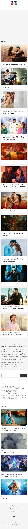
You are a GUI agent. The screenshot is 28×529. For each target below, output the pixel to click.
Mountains (24, 395)
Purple (9, 397)
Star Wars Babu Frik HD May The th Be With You (13, 234)
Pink (6, 397)
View (2, 398)
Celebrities (3, 426)
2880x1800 (13, 388)
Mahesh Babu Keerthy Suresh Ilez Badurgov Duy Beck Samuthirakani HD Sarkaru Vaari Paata (13, 111)
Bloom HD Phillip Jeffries (8, 452)
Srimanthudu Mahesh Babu (10, 162)
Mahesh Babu (6, 87)
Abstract (10, 390)
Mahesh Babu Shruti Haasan (10, 210)
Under (25, 397)
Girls (13, 395)
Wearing (6, 398)
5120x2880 (4, 390)
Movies (2, 496)
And (14, 390)
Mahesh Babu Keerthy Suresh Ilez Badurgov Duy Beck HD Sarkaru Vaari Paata (13, 334)
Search (3, 373)
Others (2, 450)
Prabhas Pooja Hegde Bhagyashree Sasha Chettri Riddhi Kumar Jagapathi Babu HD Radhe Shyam (13, 259)
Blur (19, 392)
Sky (13, 397)
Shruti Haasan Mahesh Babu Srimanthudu (14, 64)
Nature (3, 397)
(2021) (2, 387)
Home (14, 506)
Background (6, 392)
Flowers (3, 395)
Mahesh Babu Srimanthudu (10, 284)
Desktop (12, 393)
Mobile (20, 395)
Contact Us (14, 511)
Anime (16, 390)
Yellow (16, 398)
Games (9, 395)
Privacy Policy (14, 508)
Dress (17, 394)
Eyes (23, 393)
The (19, 397)
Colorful (2, 393)
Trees (21, 397)
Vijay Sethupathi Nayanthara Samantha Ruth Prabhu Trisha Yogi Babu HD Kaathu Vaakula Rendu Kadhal (14, 186)
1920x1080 (9, 387)
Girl (11, 395)
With (13, 399)
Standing (16, 397)
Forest (6, 395)
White (10, 399)
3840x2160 (19, 389)
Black (13, 392)
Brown (21, 392)
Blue (16, 392)
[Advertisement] (14, 24)
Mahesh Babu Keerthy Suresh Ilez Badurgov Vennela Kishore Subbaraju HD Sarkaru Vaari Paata (14, 308)
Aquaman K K (5, 498)
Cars (23, 392)
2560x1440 (5, 388)
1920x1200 (17, 387)
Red (11, 397)
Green (16, 395)
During (20, 393)
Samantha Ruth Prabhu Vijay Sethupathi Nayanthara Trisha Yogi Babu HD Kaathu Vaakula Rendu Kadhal (13, 137)
